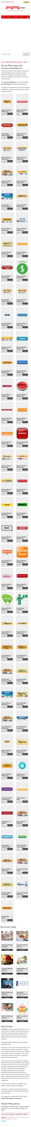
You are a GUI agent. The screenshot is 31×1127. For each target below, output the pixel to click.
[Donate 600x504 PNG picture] (22, 386)
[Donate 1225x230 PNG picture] (7, 410)
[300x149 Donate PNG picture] (7, 149)
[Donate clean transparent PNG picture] (7, 671)
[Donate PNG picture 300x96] (7, 125)
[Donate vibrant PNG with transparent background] (22, 813)
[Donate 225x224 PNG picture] (22, 552)
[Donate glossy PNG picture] (22, 765)
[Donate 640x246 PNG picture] (22, 671)
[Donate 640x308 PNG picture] (22, 742)
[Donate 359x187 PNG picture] (7, 528)
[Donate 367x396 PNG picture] (7, 599)
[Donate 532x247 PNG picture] (7, 220)
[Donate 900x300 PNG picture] (22, 339)
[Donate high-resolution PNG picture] (7, 837)
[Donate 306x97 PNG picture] (7, 386)
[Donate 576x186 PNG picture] (22, 244)
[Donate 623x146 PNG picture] (7, 623)
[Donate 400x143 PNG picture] (22, 576)
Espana (12, 2)
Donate (9, 17)
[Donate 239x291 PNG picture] (22, 267)
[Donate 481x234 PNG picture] (7, 172)
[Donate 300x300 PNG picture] (7, 765)
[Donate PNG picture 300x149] (7, 291)
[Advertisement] (15, 34)
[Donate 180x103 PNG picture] (7, 101)
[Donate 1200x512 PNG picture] (7, 575)
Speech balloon (5, 1106)
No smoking (4, 1108)
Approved (21, 1106)
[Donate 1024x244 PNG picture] (22, 101)
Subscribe (26, 1106)
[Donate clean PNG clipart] (22, 860)
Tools (21, 17)
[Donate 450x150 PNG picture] (7, 433)
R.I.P (8, 1108)
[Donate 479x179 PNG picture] (7, 339)
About (3, 17)
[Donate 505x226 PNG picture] (22, 409)
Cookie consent (18, 1114)
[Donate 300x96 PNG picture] (7, 267)
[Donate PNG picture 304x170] (7, 196)
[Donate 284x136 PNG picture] (22, 457)
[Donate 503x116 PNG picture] (22, 623)
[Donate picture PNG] (22, 789)
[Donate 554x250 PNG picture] (7, 314)
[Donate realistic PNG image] (7, 860)
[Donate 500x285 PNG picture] (7, 718)
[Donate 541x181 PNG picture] (22, 481)
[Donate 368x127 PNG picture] (22, 125)
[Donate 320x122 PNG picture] (22, 149)
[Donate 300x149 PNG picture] (22, 291)
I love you (12, 1108)
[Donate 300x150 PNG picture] (7, 504)
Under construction (13, 1106)
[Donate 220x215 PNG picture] (7, 552)
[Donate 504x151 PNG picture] (7, 362)
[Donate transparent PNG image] (22, 884)
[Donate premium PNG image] (22, 315)
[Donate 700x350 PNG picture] (22, 220)
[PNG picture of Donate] (7, 813)
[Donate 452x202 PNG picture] (22, 694)
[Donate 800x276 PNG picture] (22, 505)
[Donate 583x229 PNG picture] (22, 528)
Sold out (18, 1108)
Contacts (25, 1114)
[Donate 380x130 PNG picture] (7, 481)
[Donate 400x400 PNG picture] (7, 741)
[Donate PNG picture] (7, 907)
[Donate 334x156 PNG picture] (7, 457)
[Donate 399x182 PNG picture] (7, 646)
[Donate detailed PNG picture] (7, 884)
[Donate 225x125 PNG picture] (22, 647)
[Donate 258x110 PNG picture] (22, 172)
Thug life (22, 1108)
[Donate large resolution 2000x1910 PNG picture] (22, 599)
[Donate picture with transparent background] (22, 433)
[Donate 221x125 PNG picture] (7, 244)
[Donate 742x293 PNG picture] (22, 362)
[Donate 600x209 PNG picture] (22, 718)
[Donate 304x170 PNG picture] (7, 694)
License (16, 17)
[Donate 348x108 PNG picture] (22, 196)
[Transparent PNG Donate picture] (7, 789)
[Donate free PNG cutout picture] (22, 837)
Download (10, 113)
